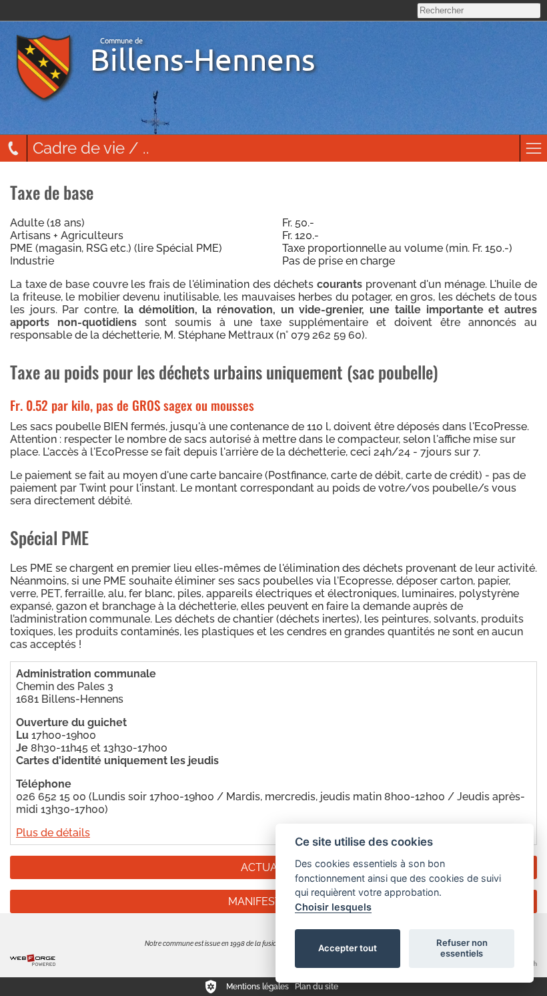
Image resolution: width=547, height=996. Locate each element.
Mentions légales (257, 986)
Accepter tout (347, 948)
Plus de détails (53, 832)
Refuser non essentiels (462, 948)
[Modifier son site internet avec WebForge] (32, 960)
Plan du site (316, 986)
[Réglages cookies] (210, 986)
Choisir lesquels (333, 906)
